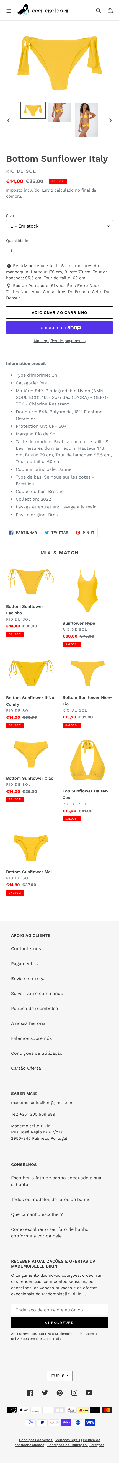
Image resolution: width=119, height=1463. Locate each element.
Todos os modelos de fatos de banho (51, 1199)
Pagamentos (24, 963)
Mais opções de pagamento (60, 340)
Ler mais (54, 1339)
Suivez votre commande (37, 993)
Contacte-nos (26, 948)
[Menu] (9, 10)
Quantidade (17, 240)
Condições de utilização (37, 1053)
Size (10, 215)
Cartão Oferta (26, 1068)
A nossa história (28, 1023)
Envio (47, 190)
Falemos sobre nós (31, 1038)
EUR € (57, 1375)
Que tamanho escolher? (37, 1214)
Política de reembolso (34, 1008)
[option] (33, 110)
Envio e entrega (28, 978)
